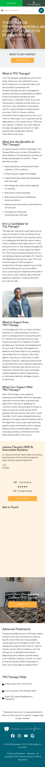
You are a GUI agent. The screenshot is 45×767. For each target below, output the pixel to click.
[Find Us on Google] (32, 735)
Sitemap (30, 753)
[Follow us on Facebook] (12, 735)
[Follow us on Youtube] (25, 735)
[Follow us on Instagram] (19, 735)
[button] (41, 10)
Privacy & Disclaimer (16, 753)
